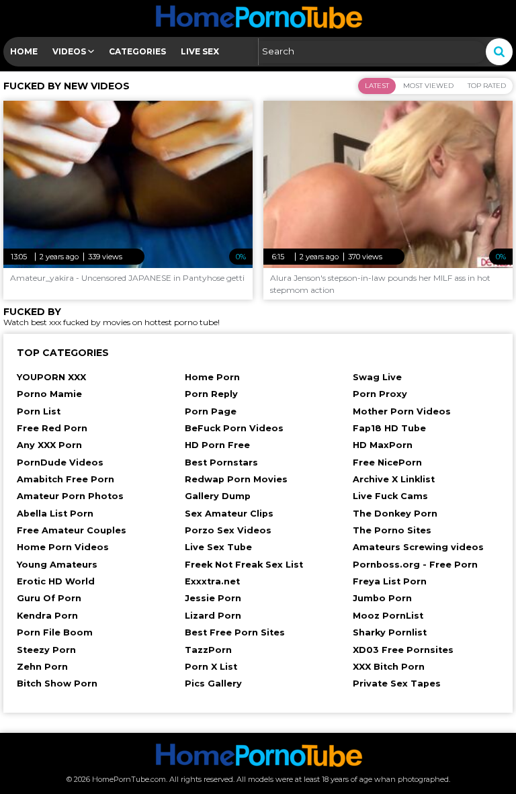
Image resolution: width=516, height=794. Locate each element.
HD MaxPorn (383, 445)
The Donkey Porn (395, 514)
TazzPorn (208, 650)
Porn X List (211, 667)
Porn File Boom (55, 632)
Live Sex (200, 51)
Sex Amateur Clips (229, 514)
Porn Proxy (380, 394)
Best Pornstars (221, 462)
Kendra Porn (47, 616)
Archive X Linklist (394, 479)
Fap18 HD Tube (389, 428)
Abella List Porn (55, 514)
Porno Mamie (49, 394)
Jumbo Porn (382, 598)
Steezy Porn (46, 650)
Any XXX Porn (49, 445)
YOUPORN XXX (51, 377)
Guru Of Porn (49, 598)
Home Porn (212, 377)
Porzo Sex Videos (228, 530)
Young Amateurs (57, 565)
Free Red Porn (52, 428)
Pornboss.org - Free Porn (415, 565)
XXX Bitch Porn (389, 667)
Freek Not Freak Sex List (244, 565)
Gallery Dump (218, 496)
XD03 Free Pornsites (403, 650)
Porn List (38, 411)
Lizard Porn (213, 616)
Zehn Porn (42, 667)
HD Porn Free (217, 445)
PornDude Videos (60, 462)
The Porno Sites (392, 530)
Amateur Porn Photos (70, 496)
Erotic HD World (56, 581)
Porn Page (210, 411)
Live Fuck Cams (390, 496)
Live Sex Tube (218, 547)
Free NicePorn (387, 462)
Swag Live (377, 377)
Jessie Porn (213, 598)
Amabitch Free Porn (65, 479)
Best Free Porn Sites (235, 632)
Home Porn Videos (63, 547)
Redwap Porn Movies (236, 479)
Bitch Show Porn (57, 683)
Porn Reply (211, 394)
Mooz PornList (388, 616)
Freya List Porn (390, 581)
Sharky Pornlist (390, 632)
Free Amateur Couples (71, 530)
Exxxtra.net (212, 581)
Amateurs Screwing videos (418, 547)
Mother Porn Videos (402, 411)
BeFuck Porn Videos (234, 428)
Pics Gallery (213, 683)
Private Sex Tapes (397, 683)
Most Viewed (428, 85)
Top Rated (487, 85)
